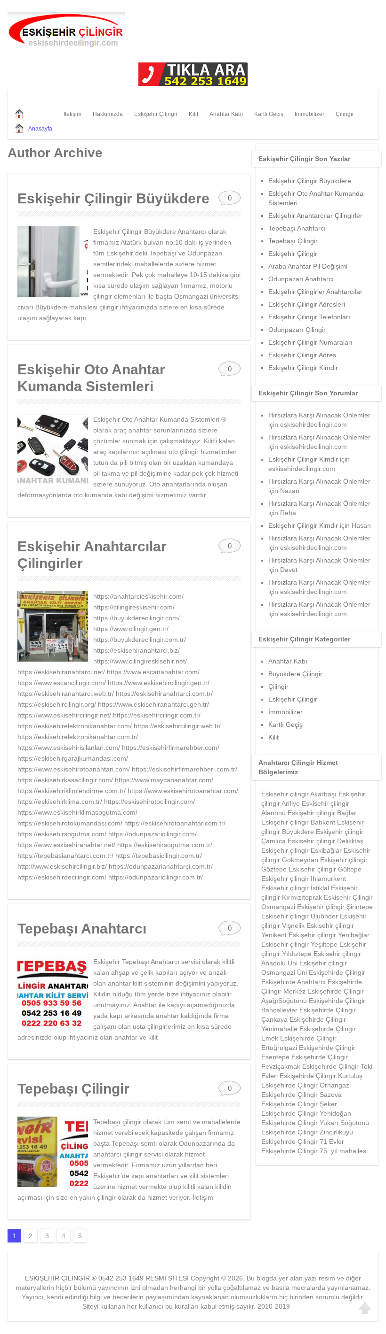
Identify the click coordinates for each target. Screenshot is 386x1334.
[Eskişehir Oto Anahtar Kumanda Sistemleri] (52, 449)
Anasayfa (40, 128)
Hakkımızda (108, 114)
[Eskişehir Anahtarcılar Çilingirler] (52, 626)
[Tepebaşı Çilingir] (52, 1152)
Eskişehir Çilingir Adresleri (306, 304)
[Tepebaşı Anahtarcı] (52, 991)
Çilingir (345, 114)
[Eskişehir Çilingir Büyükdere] (52, 261)
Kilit (193, 114)
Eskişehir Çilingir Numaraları (310, 342)
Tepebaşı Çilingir (73, 1088)
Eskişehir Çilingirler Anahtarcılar (315, 291)
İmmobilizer (309, 114)
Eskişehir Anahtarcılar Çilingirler (315, 215)
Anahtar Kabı (226, 114)
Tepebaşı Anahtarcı (81, 928)
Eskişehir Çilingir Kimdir (303, 367)
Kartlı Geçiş (268, 114)
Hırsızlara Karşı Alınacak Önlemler (319, 415)
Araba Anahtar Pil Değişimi (307, 266)
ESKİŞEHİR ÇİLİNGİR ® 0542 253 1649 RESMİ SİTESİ (107, 1278)
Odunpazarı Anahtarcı (301, 279)
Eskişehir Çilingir (155, 114)
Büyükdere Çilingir (295, 674)
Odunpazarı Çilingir (297, 329)
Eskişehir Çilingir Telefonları (309, 317)
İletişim (72, 114)
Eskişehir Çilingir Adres (302, 355)
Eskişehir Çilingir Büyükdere (113, 198)
